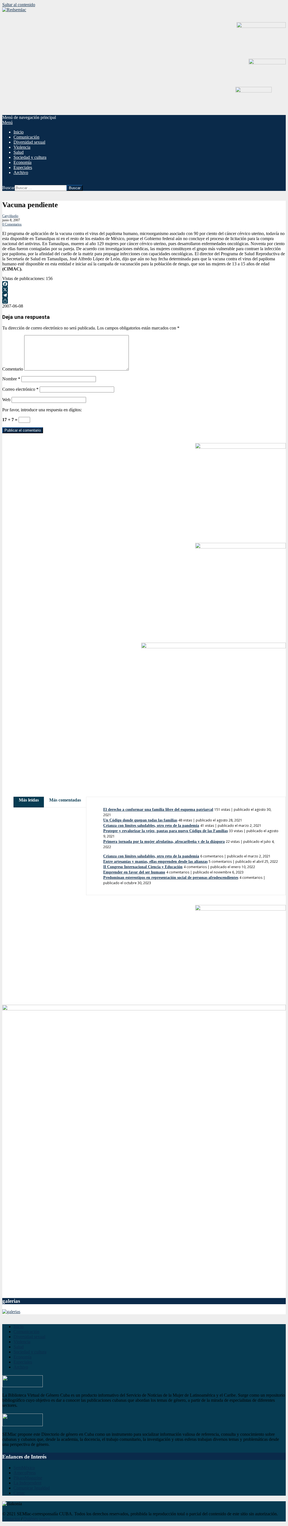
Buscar (8, 187)
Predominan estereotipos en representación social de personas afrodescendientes (170, 877)
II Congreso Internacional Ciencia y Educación (143, 867)
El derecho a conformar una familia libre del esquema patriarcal (158, 809)
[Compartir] (144, 301)
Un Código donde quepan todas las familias (140, 820)
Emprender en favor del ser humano (134, 872)
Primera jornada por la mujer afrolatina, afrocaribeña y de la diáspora (164, 841)
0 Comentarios (12, 224)
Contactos (11, 1518)
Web (6, 399)
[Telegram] (144, 295)
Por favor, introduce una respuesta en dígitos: (42, 409)
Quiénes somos (36, 1518)
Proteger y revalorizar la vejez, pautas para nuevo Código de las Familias (165, 831)
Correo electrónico (20, 389)
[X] (144, 289)
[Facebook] (144, 284)
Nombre (11, 378)
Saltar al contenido (18, 4)
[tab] (29, 799)
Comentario (12, 369)
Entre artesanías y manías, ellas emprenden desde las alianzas (155, 861)
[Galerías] (11, 1311)
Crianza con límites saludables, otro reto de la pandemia (151, 825)
